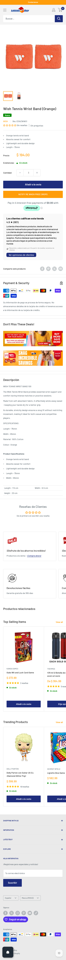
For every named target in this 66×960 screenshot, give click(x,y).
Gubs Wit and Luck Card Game (20, 672)
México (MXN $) (27, 898)
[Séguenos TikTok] (36, 913)
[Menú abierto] (4, 10)
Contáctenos (33, 2)
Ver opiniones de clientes (21, 255)
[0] (60, 10)
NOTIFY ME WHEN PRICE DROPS (33, 194)
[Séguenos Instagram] (17, 913)
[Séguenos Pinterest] (23, 913)
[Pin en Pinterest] (48, 269)
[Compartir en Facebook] (42, 269)
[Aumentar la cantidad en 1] (37, 172)
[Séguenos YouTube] (30, 913)
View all (59, 622)
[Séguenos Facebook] (5, 913)
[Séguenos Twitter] (11, 913)
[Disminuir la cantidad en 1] (20, 172)
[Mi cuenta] (53, 10)
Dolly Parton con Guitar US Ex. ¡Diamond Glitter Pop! (20, 774)
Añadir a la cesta (33, 184)
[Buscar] (59, 18)
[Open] (7, 952)
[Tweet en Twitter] (54, 269)
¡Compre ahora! (34, 555)
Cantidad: (7, 172)
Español (8, 898)
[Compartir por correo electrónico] (60, 269)
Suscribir (12, 882)
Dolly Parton (13, 769)
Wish (5, 121)
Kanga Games (12, 669)
